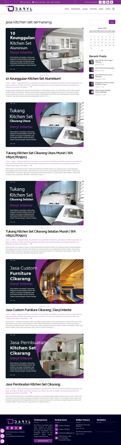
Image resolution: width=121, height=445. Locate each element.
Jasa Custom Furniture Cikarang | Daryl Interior (38, 310)
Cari (112, 22)
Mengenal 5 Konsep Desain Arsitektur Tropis (104, 83)
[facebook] (7, 427)
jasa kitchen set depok (16, 85)
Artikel (101, 9)
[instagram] (16, 427)
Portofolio (93, 9)
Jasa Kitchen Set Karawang (104, 68)
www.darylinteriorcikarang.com (15, 436)
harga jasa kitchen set (24, 83)
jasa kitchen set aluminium (49, 83)
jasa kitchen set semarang (61, 85)
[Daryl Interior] (19, 10)
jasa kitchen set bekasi (65, 83)
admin (8, 83)
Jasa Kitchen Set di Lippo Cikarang (104, 61)
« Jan (101, 50)
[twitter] (12, 427)
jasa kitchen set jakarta (31, 85)
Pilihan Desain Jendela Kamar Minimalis (102, 91)
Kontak (107, 9)
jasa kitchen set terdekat (20, 87)
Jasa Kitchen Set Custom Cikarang (104, 76)
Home (67, 9)
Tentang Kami (75, 9)
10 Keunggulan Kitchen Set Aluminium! (33, 78)
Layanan (85, 9)
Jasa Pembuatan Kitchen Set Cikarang (33, 384)
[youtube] (20, 427)
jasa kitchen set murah (45, 85)
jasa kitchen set (36, 83)
